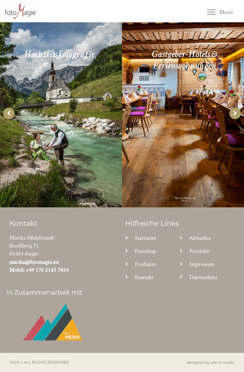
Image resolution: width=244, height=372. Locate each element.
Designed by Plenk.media (210, 362)
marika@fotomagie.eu (34, 261)
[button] (220, 12)
